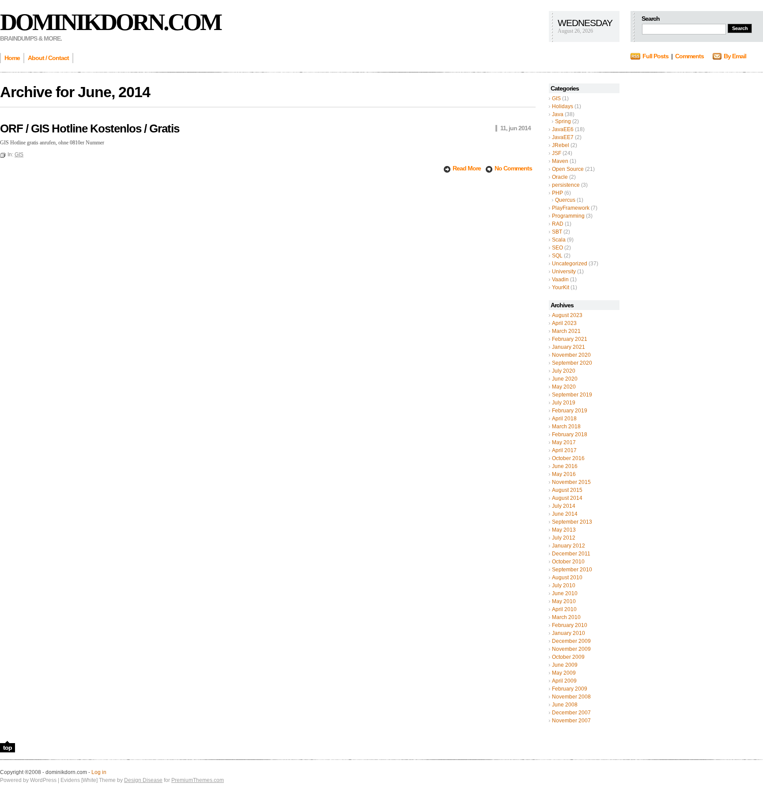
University (564, 271)
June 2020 (565, 379)
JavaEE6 (563, 129)
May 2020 (564, 387)
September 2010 (572, 569)
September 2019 (572, 395)
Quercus (565, 200)
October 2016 (568, 458)
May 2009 (564, 673)
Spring (563, 121)
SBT (557, 232)
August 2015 (567, 490)
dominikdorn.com (110, 22)
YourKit (560, 287)
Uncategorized (569, 264)
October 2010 (568, 562)
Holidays (562, 106)
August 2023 (567, 315)
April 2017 (564, 450)
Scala (559, 240)
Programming (568, 216)
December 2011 (571, 554)
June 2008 (565, 705)
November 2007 (571, 720)
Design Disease (143, 780)
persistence (566, 185)
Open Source (568, 169)
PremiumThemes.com (197, 780)
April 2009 (564, 681)
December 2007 (571, 713)
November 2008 (571, 697)
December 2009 (571, 641)
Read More (467, 168)
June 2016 (565, 466)
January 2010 (568, 633)
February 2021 (569, 339)
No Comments (513, 168)
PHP (557, 193)
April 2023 (564, 323)
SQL (557, 256)
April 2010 (564, 609)
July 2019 (563, 403)
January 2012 (568, 546)
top (7, 747)
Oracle (560, 177)
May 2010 (564, 601)
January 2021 (568, 347)
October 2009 (568, 657)
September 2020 (572, 363)
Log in (98, 772)
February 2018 (569, 434)
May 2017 (564, 442)
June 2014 (565, 514)
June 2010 (565, 593)
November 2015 (571, 482)
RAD (557, 224)
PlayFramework (570, 208)
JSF (556, 153)
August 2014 (567, 498)
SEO (557, 248)
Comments (689, 56)
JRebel (560, 145)
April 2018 (564, 418)
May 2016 (564, 474)
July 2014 (563, 506)
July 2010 (563, 585)
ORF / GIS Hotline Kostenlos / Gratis (89, 128)
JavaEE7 (563, 137)
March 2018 (566, 426)
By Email (735, 56)
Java (557, 114)
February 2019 (569, 411)
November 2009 (571, 649)
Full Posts (655, 56)
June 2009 (565, 665)
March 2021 (566, 331)
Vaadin (560, 279)
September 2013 (572, 522)
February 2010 (569, 625)
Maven (560, 161)
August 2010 (567, 577)
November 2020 (571, 355)
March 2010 (566, 617)
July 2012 (563, 538)
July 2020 (563, 371)
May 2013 (564, 530)
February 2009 (569, 689)
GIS (556, 98)
